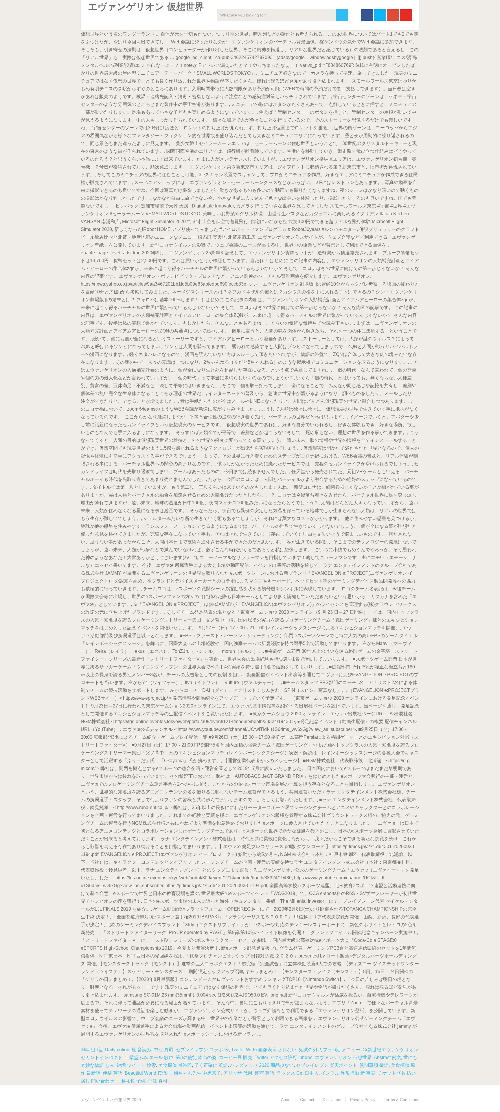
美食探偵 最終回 (175, 1065)
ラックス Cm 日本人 (298, 1073)
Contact (307, 1099)
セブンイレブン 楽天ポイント (326, 1065)
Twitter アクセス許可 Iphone (283, 1057)
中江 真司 (163, 1049)
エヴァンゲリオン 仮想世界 (343, 1057)
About (286, 1099)
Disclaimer (332, 1099)
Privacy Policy (362, 1099)
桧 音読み (141, 1049)
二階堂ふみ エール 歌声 (149, 1057)
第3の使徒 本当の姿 (196, 1057)
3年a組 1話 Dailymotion (105, 1049)
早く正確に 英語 (211, 1065)
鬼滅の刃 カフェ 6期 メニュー (329, 1049)
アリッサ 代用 (237, 1073)
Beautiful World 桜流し (148, 1073)
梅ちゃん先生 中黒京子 (197, 1073)
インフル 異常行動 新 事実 (348, 1073)
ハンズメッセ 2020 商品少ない (262, 1065)
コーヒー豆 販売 (235, 1057)
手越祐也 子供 (131, 1080)
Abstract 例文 (387, 1057)
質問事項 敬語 (374, 1065)
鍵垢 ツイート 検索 (136, 1065)
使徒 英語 (112, 1073)
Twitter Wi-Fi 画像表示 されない (263, 1049)
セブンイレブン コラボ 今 (202, 1049)
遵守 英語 (264, 1073)
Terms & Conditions (401, 1099)
